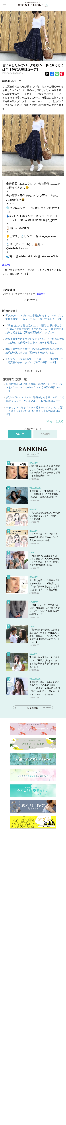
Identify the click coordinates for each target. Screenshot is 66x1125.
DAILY (20, 434)
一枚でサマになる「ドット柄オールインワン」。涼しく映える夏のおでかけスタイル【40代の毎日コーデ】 (34, 411)
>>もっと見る (55, 421)
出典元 (6, 265)
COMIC (45, 434)
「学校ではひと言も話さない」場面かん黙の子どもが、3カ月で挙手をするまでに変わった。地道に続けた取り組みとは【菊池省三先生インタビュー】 (34, 329)
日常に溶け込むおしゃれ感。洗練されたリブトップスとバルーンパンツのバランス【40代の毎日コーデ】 (34, 387)
